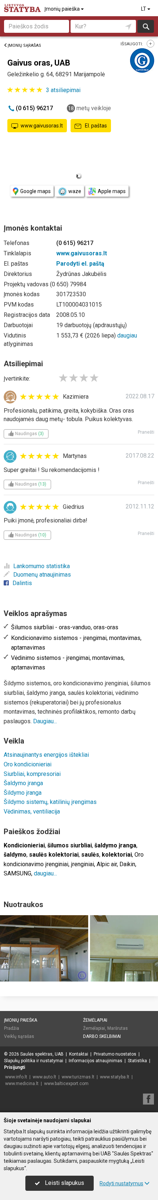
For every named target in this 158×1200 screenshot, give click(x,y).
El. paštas (95, 126)
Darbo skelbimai (102, 1036)
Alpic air (107, 864)
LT (144, 9)
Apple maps (112, 191)
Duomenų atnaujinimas (42, 574)
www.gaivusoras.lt (42, 126)
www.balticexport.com (66, 1083)
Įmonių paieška (62, 9)
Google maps (35, 191)
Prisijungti (14, 1067)
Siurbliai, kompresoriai (32, 773)
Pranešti (146, 432)
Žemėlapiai (95, 1020)
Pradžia (11, 1028)
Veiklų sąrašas (19, 1036)
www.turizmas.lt (78, 1077)
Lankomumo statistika (41, 566)
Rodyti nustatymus (121, 1183)
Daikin (127, 864)
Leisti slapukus (63, 1182)
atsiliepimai (63, 90)
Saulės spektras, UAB (42, 1054)
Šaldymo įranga (23, 783)
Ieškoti (145, 26)
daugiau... (45, 873)
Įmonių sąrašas (24, 45)
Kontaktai (78, 1054)
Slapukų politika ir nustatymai (33, 1060)
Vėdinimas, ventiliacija (32, 811)
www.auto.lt (44, 1077)
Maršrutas (117, 1028)
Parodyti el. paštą (80, 263)
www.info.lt (16, 1077)
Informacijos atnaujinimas (95, 1060)
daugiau (127, 335)
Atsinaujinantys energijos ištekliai (46, 754)
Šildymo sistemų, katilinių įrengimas (50, 801)
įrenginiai (82, 864)
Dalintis (22, 583)
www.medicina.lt (22, 1083)
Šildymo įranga (23, 792)
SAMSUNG (17, 873)
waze (74, 191)
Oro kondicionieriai (27, 764)
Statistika (137, 1060)
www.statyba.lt (114, 1077)
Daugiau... (45, 721)
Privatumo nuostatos (115, 1054)
